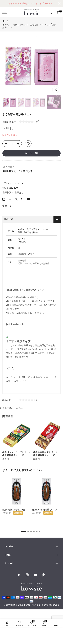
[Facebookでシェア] (10, 199)
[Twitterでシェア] (16, 199)
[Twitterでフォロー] (19, 575)
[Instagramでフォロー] (27, 575)
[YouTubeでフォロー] (35, 575)
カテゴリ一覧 (19, 24)
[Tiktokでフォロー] (43, 575)
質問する (6, 205)
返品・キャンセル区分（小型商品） (34, 263)
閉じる (59, 3)
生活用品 (34, 24)
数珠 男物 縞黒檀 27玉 (13, 509)
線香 (4, 27)
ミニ (24, 381)
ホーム (5, 21)
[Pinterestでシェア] (22, 199)
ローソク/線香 (49, 24)
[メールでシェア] (28, 199)
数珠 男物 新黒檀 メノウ (44, 509)
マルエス (18, 183)
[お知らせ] (30, 3)
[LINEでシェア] (3, 199)
